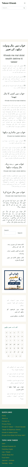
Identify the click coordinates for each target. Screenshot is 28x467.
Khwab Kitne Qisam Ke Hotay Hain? (13, 435)
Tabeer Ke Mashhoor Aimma (11, 429)
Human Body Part (8, 455)
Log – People (6, 452)
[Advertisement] (14, 24)
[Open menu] (24, 3)
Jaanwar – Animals (8, 460)
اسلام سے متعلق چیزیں (17, 316)
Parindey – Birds (7, 463)
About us (5, 418)
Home (4, 415)
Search (6, 230)
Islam (3, 443)
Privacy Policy (6, 424)
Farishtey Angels (7, 449)
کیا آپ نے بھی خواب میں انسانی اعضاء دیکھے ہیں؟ (15, 396)
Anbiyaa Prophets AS (9, 446)
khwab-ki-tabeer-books (10, 432)
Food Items (5, 457)
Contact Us (5, 421)
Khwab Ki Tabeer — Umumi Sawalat (14, 427)
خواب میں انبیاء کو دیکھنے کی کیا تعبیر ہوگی (15, 302)
